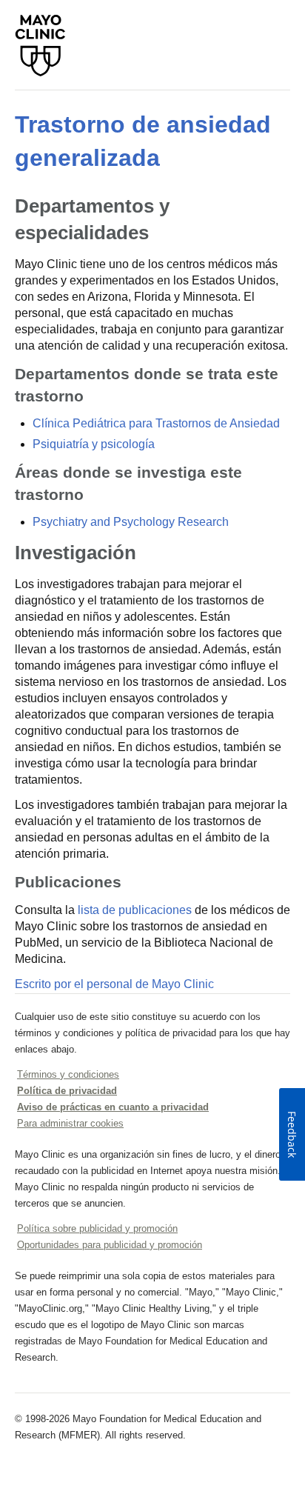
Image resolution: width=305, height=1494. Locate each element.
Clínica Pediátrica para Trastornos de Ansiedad (156, 423)
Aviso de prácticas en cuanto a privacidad (113, 1107)
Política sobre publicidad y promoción (97, 1228)
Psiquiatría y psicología (94, 444)
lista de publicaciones (135, 910)
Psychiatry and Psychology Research (131, 522)
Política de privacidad (67, 1090)
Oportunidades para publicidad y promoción (109, 1244)
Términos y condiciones (68, 1074)
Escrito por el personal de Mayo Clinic (114, 984)
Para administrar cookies (70, 1123)
